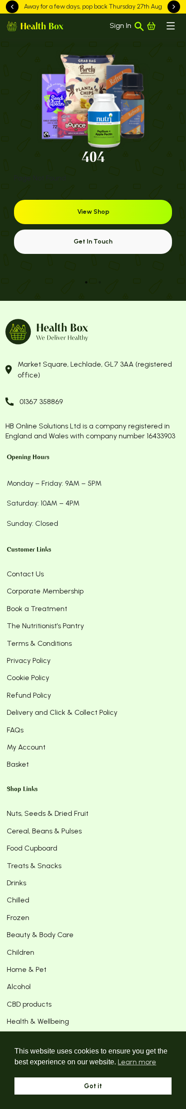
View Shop (93, 212)
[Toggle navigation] (170, 25)
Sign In (120, 25)
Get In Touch (93, 241)
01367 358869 (41, 401)
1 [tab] (86, 282)
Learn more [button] (137, 1062)
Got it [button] (93, 1086)
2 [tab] (99, 282)
